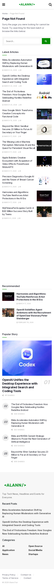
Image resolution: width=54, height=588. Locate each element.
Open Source (35, 546)
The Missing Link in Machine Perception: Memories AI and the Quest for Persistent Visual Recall (18, 144)
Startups (33, 554)
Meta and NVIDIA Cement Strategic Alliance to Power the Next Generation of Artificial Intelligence (30, 439)
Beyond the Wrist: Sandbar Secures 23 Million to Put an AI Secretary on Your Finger (17, 129)
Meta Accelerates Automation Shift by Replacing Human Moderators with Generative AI (17, 63)
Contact (27, 578)
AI (3, 546)
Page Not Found (17, 13)
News (5, 554)
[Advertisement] (27, 252)
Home (5, 13)
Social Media (35, 550)
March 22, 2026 (10, 70)
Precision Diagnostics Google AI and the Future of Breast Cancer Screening (18, 179)
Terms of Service (10, 578)
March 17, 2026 (10, 136)
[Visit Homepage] (27, 4)
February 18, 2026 (25, 322)
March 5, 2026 (10, 218)
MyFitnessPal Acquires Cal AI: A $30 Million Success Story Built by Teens (18, 211)
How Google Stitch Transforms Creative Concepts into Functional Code (17, 113)
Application (8, 550)
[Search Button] (50, 4)
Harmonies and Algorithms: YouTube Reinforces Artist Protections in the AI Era (15, 195)
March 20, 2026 (10, 86)
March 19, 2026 (10, 120)
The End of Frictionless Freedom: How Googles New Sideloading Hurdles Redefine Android (29, 407)
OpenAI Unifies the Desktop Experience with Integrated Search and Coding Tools (16, 78)
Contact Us (26, 575)
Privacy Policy (8, 575)
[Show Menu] (3, 4)
